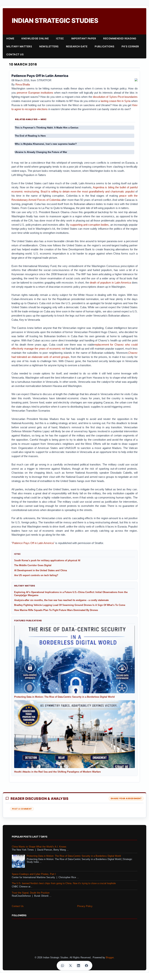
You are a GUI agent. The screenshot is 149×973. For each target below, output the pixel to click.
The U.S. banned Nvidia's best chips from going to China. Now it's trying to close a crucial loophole (64, 883)
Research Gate (77, 46)
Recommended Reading (119, 38)
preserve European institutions (35, 92)
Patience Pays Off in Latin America (33, 543)
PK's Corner (130, 46)
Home (10, 38)
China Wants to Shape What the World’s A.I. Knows (39, 846)
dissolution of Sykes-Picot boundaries (115, 96)
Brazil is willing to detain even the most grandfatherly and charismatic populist (87, 191)
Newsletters (49, 46)
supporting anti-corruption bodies (89, 224)
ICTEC (60, 38)
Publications (104, 46)
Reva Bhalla (22, 84)
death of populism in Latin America (110, 282)
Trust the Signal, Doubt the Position (30, 893)
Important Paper (83, 38)
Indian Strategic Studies (55, 20)
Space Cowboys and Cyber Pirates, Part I (34, 874)
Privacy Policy (84, 906)
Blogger (110, 957)
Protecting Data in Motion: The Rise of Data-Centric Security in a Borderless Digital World (74, 856)
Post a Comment (22, 809)
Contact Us (15, 54)
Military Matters (19, 46)
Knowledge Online (35, 38)
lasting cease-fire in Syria (115, 100)
